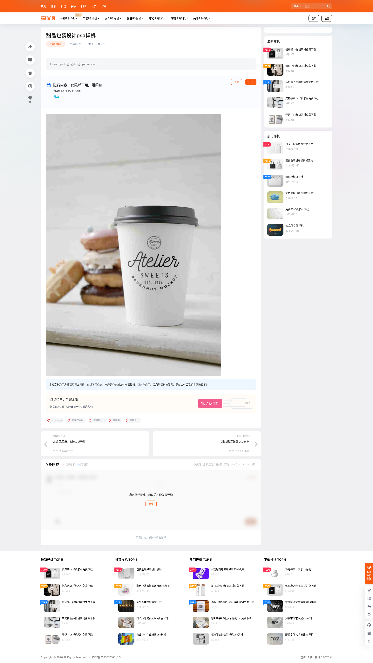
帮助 (103, 6)
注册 (326, 18)
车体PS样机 (178, 18)
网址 (83, 6)
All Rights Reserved (75, 657)
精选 (63, 6)
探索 (73, 6)
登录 (314, 18)
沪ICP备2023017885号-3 (106, 657)
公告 (93, 6)
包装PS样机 (90, 18)
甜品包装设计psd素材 (235, 441)
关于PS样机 (200, 18)
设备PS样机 (134, 18)
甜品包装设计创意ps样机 (68, 441)
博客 (53, 6)
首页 (43, 6)
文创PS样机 (112, 18)
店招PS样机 (156, 18)
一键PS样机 (70, 16)
